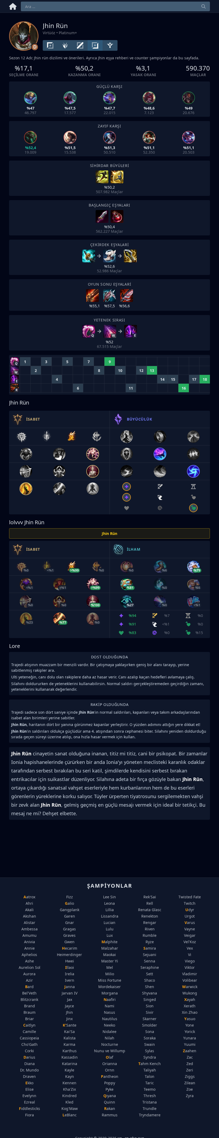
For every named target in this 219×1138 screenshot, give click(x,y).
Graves (69, 935)
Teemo (149, 1089)
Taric (149, 1082)
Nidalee (109, 1031)
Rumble (150, 935)
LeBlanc (69, 1114)
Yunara (189, 1037)
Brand (29, 1005)
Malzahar (109, 948)
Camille (29, 1031)
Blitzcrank (29, 999)
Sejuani (149, 954)
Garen (69, 916)
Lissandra (109, 916)
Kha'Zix (69, 1089)
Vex (190, 948)
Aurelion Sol (29, 967)
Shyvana (149, 993)
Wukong (189, 993)
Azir (29, 980)
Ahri (29, 903)
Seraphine (149, 967)
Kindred (69, 1095)
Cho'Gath (29, 1044)
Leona (109, 903)
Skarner (150, 1018)
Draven (29, 1076)
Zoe (189, 1089)
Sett (149, 973)
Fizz (69, 896)
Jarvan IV (69, 993)
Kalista (70, 1037)
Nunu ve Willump (109, 1050)
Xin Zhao (189, 1012)
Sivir (150, 1012)
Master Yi (109, 961)
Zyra (190, 1095)
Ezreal (29, 1102)
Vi (189, 954)
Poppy (109, 1082)
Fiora (29, 1114)
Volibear (189, 980)
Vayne (189, 928)
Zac (190, 1057)
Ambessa (29, 928)
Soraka (150, 1037)
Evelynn (29, 1095)
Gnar (69, 922)
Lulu (110, 928)
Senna (149, 961)
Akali (29, 909)
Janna (69, 986)
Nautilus (109, 1018)
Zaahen (189, 1050)
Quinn (109, 1102)
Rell (149, 903)
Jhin (69, 1012)
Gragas (69, 928)
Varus (190, 922)
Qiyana (109, 1095)
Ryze (150, 941)
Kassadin (69, 1057)
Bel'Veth (29, 993)
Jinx (69, 1018)
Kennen (69, 1082)
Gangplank (69, 909)
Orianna (109, 1063)
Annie (29, 948)
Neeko (109, 1025)
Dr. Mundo (29, 1070)
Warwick (189, 986)
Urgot (190, 916)
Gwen (69, 941)
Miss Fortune (109, 980)
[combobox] (115, 6)
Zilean (189, 1082)
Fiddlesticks (29, 1108)
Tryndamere (150, 1114)
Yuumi (189, 1044)
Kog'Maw (69, 1108)
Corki (29, 1050)
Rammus (110, 1114)
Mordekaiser (109, 986)
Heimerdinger (69, 954)
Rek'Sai (149, 896)
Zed (189, 1063)
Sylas (149, 1050)
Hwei (69, 961)
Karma (69, 1044)
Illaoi (69, 967)
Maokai (109, 954)
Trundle (150, 1108)
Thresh (149, 1095)
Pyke (109, 1089)
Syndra (149, 1057)
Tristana (149, 1102)
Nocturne (109, 1044)
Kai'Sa (69, 1031)
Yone (189, 1025)
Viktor (190, 967)
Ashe (29, 961)
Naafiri (110, 999)
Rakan (109, 1108)
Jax (69, 999)
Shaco (149, 980)
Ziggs (190, 1076)
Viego (190, 961)
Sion (150, 1005)
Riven (150, 928)
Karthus (69, 1050)
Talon (149, 1076)
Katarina (69, 1063)
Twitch (189, 903)
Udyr (189, 909)
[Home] (13, 5)
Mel (109, 967)
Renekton (149, 916)
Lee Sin (109, 896)
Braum (30, 1012)
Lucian (109, 922)
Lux (110, 935)
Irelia (69, 973)
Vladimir (189, 973)
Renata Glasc (149, 909)
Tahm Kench (149, 1063)
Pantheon (109, 1076)
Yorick (190, 1031)
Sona (149, 1031)
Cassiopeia (29, 1037)
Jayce (69, 1005)
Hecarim (69, 948)
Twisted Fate (189, 896)
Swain (149, 1044)
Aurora (29, 973)
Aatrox (29, 896)
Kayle (69, 1070)
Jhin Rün (109, 533)
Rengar (149, 922)
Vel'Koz (189, 941)
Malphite (109, 941)
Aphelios (29, 954)
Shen (149, 986)
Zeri (189, 1070)
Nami (109, 1005)
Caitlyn (29, 1025)
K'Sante (69, 1025)
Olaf (109, 1057)
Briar (29, 1018)
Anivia (29, 941)
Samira (149, 948)
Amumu (29, 935)
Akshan (29, 916)
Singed (149, 999)
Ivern (69, 980)
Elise (29, 1089)
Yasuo (189, 1018)
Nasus (109, 1012)
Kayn (69, 1076)
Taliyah (149, 1070)
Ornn (109, 1070)
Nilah (109, 1037)
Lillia (109, 909)
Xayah (189, 999)
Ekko (29, 1082)
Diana (29, 1063)
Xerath (189, 1005)
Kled (69, 1102)
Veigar (189, 935)
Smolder (149, 1025)
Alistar (29, 922)
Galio (69, 903)
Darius (29, 1057)
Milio (109, 973)
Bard (29, 986)
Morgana (109, 993)
